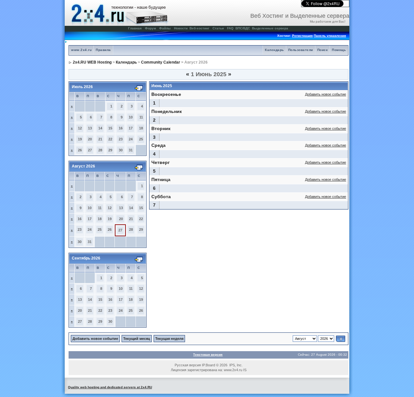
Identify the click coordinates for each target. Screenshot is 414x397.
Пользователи (300, 50)
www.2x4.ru (81, 50)
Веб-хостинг (199, 28)
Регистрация (302, 35)
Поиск (322, 50)
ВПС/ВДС (242, 28)
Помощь (339, 50)
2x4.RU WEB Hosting (92, 62)
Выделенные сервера (270, 28)
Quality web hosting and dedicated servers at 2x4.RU (110, 387)
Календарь (274, 50)
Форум (150, 28)
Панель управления (330, 35)
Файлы (165, 28)
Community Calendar (160, 62)
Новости (181, 28)
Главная (135, 28)
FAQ (230, 28)
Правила (103, 50)
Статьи (218, 28)
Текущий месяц (136, 339)
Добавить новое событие (325, 94)
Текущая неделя (169, 339)
